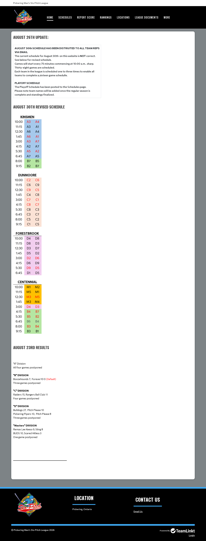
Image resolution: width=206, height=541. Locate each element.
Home (50, 17)
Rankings (106, 17)
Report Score (86, 17)
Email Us (138, 511)
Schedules (65, 17)
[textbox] (57, 244)
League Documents (147, 17)
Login (192, 535)
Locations (123, 17)
